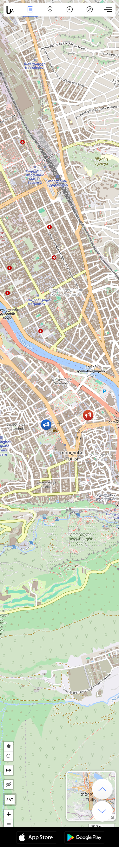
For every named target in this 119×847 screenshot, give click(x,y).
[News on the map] (11, 10)
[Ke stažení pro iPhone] (36, 838)
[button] (88, 415)
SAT (10, 799)
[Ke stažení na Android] (84, 838)
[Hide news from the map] (8, 784)
